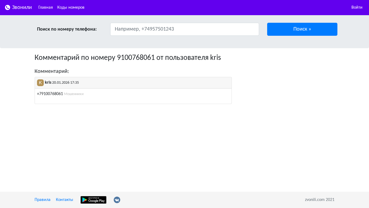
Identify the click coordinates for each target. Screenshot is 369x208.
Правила (43, 200)
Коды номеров (71, 7)
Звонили (21, 7)
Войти (357, 7)
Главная (45, 7)
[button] (302, 29)
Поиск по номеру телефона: (67, 29)
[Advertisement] (287, 91)
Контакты (64, 200)
